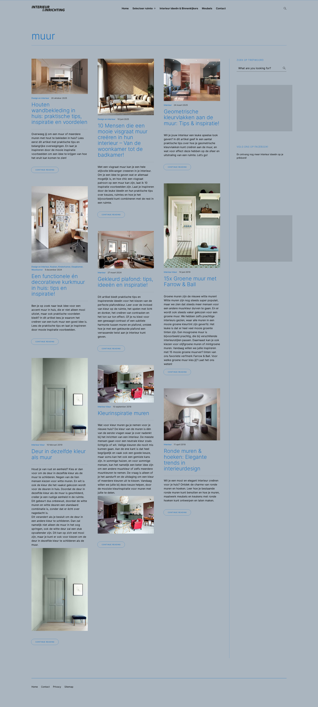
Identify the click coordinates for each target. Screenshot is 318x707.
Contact (221, 8)
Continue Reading (44, 170)
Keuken (53, 266)
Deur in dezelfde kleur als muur (58, 454)
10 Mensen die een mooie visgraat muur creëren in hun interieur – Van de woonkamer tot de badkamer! (122, 140)
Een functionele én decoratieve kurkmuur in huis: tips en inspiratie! (58, 285)
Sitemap (68, 686)
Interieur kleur (170, 272)
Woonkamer (37, 269)
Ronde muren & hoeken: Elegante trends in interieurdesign (185, 460)
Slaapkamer (77, 266)
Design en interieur (40, 98)
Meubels (207, 8)
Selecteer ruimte (142, 8)
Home (125, 8)
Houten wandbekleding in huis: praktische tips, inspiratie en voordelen (59, 113)
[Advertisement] (264, 108)
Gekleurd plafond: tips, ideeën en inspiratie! (125, 282)
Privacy (57, 686)
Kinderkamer (64, 266)
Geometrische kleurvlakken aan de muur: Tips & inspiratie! (191, 117)
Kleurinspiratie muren (123, 413)
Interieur (168, 105)
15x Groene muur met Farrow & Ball (190, 281)
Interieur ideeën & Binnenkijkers (179, 8)
